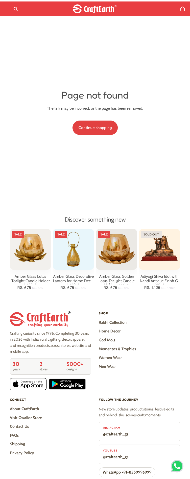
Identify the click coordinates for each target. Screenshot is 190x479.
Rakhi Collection (113, 322)
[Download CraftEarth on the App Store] (28, 384)
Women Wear (110, 357)
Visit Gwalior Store (26, 417)
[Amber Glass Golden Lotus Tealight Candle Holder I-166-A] (116, 249)
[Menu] (5, 6)
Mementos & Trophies (117, 349)
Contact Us (19, 426)
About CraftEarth (24, 408)
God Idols (107, 340)
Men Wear (107, 366)
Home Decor (109, 331)
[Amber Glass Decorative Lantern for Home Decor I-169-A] (73, 249)
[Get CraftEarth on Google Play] (67, 384)
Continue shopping (95, 127)
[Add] (43, 262)
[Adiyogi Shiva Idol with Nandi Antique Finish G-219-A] (159, 249)
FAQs (14, 435)
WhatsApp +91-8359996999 (127, 472)
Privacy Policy (22, 453)
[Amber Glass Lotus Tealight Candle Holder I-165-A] (30, 249)
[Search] (15, 9)
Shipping (17, 444)
